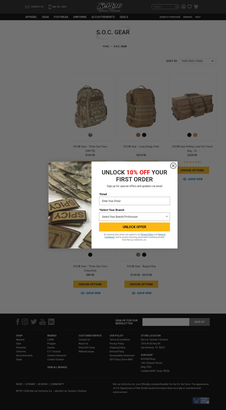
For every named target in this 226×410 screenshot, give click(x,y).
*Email (103, 194)
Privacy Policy (147, 234)
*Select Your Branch (111, 210)
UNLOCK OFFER (134, 227)
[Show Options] (166, 217)
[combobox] (133, 217)
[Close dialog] (173, 166)
